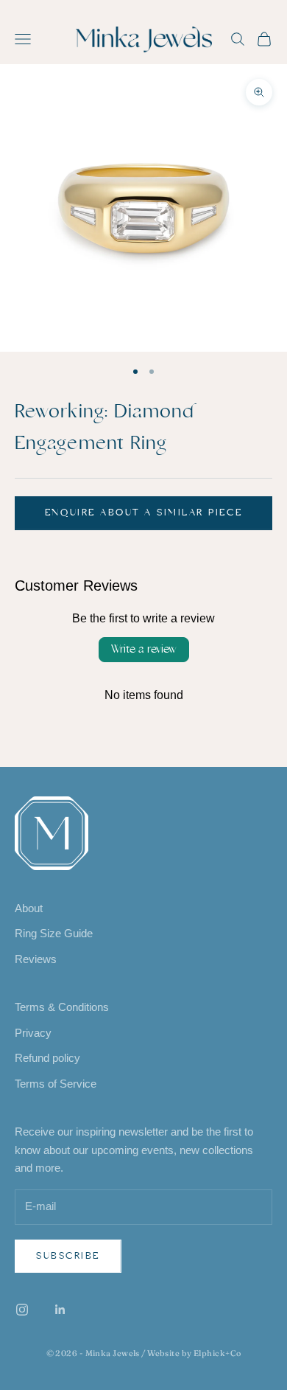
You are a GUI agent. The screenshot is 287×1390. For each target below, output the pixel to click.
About (29, 908)
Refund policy (47, 1058)
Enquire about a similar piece (143, 512)
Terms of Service (55, 1083)
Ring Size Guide (54, 933)
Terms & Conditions (62, 1007)
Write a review (144, 649)
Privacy (33, 1032)
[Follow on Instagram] (22, 1309)
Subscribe (68, 1256)
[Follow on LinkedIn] (60, 1309)
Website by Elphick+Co (194, 1353)
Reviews (36, 959)
